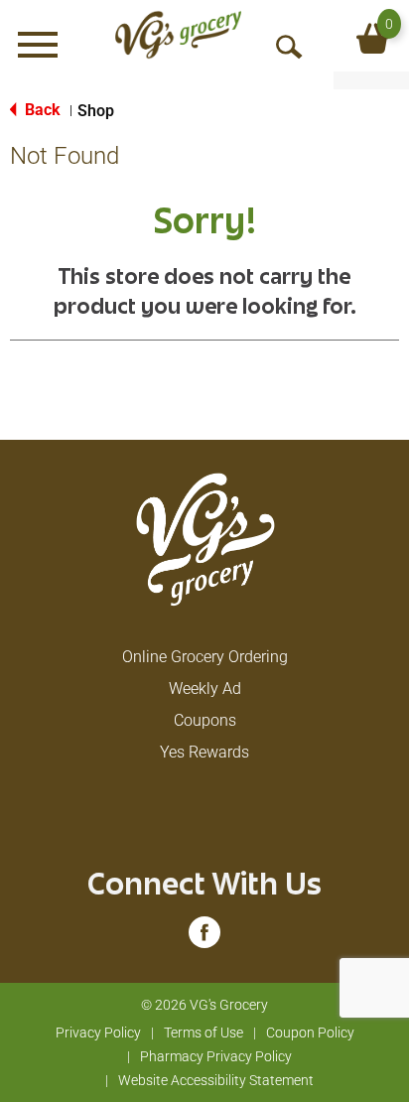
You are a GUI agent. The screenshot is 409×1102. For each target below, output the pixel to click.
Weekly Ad (205, 688)
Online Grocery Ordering (205, 656)
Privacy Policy (98, 1032)
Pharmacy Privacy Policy (216, 1056)
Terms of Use (203, 1032)
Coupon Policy (310, 1032)
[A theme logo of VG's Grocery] (178, 35)
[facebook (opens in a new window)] (204, 938)
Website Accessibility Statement (216, 1080)
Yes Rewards (204, 752)
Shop (95, 110)
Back (41, 109)
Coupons (205, 720)
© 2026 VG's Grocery (204, 1005)
